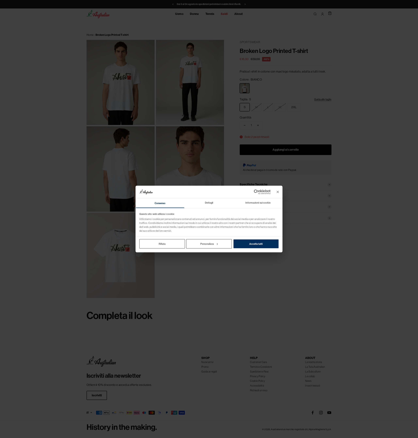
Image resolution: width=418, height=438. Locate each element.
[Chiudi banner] (278, 192)
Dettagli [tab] (209, 202)
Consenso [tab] (160, 203)
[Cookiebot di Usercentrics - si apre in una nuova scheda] (256, 191)
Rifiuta (162, 243)
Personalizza (207, 243)
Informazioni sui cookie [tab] (257, 202)
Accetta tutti (256, 243)
